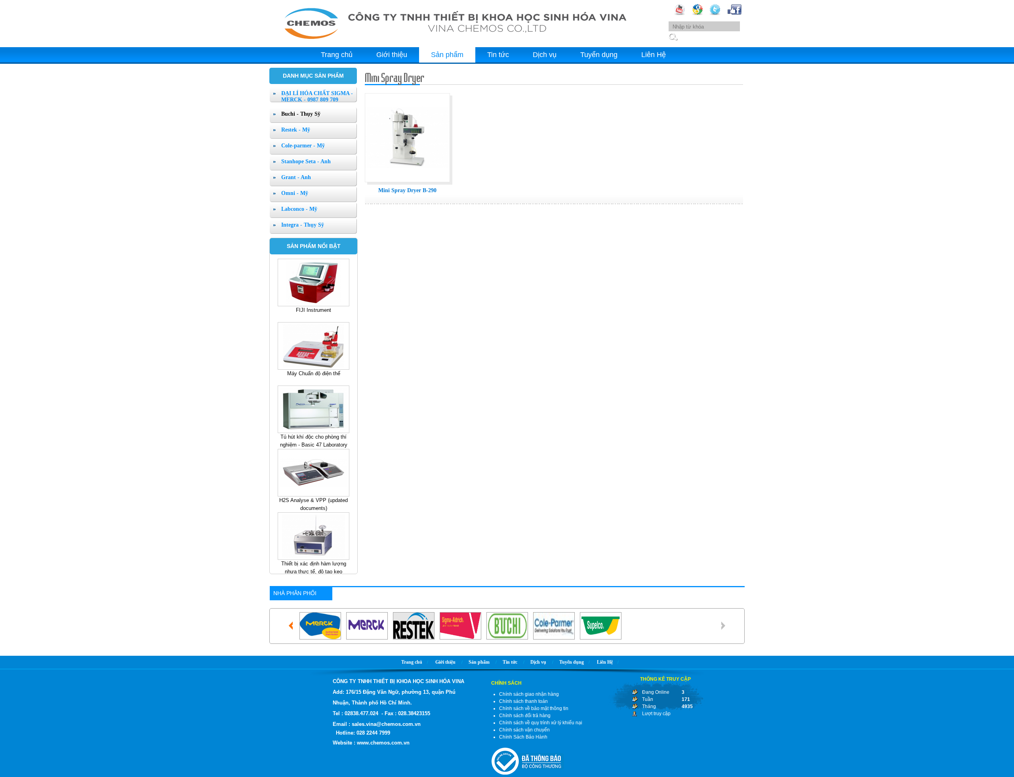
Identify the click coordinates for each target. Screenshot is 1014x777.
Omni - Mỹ (294, 193)
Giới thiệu (391, 55)
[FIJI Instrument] (313, 411)
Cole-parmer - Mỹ (303, 146)
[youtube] (679, 13)
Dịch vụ (545, 55)
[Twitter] (714, 13)
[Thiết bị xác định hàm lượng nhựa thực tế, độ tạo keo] (313, 347)
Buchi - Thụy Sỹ (300, 114)
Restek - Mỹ (295, 130)
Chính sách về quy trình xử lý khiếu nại (540, 722)
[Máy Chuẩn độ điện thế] (313, 474)
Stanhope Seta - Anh (306, 161)
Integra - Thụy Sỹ (302, 225)
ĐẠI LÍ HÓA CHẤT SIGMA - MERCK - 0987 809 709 (317, 96)
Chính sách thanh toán (523, 701)
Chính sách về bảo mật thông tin (533, 708)
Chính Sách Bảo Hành (523, 737)
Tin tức (498, 55)
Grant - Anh (296, 177)
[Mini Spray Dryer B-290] (407, 182)
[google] (697, 13)
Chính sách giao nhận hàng (529, 694)
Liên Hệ (653, 55)
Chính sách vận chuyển (524, 730)
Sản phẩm (447, 55)
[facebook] (734, 13)
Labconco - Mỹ (299, 209)
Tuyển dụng (599, 55)
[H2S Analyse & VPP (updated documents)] (313, 284)
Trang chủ (337, 55)
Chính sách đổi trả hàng (525, 715)
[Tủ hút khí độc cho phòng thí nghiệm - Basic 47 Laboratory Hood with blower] (313, 538)
